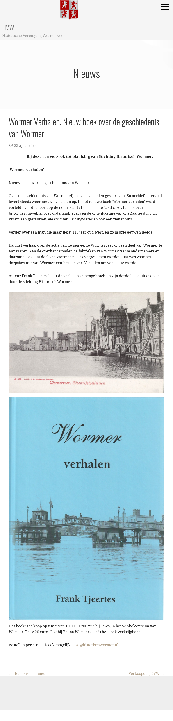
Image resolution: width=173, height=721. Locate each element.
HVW (8, 27)
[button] (166, 7)
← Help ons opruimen (27, 673)
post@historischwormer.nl (95, 645)
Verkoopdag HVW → (146, 673)
